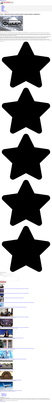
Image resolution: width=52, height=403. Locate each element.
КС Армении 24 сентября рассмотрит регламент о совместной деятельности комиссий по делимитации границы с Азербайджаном (17, 302)
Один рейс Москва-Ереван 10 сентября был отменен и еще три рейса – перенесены (11, 390)
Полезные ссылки (4, 395)
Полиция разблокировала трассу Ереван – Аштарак (6, 369)
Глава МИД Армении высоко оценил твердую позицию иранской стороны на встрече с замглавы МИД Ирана (14, 293)
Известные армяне (4, 394)
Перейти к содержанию (3, 0)
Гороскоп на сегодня (2, 401)
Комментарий (2, 280)
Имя (1, 273)
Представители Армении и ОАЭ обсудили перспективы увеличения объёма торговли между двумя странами (14, 288)
